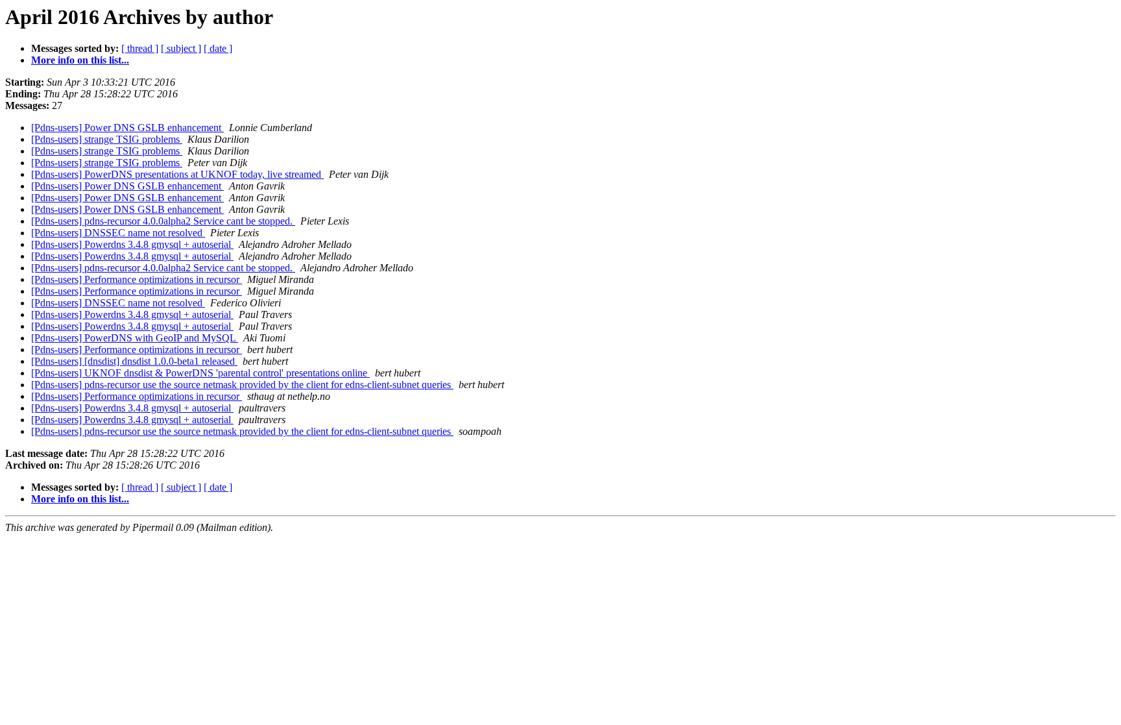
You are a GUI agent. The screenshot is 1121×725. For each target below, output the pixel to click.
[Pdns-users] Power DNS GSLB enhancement (127, 127)
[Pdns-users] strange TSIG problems (106, 139)
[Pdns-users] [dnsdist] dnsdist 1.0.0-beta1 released (134, 361)
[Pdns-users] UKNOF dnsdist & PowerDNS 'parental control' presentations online (200, 372)
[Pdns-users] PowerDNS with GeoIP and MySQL (134, 337)
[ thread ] (139, 48)
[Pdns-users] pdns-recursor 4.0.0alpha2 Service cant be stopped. (163, 221)
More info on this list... (80, 60)
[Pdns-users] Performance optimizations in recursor (136, 279)
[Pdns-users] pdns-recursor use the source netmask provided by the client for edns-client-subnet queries (242, 384)
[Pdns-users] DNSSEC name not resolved (118, 232)
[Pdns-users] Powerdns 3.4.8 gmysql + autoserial (132, 244)
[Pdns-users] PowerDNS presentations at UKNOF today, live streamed (177, 174)
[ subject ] (181, 48)
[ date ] (218, 48)
